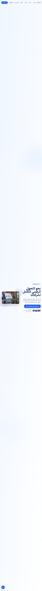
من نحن (34, 2)
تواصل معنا (16, 2)
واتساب (3, 2)
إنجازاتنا (21, 2)
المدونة (26, 2)
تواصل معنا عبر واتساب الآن (31, 306)
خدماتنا (30, 2)
